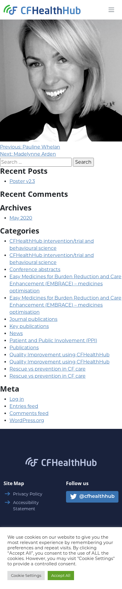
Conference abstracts (34, 269)
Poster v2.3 (22, 181)
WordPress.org (26, 420)
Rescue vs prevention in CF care (47, 369)
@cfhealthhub (96, 497)
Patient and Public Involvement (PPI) (53, 340)
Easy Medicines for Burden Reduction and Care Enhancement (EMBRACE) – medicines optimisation (65, 284)
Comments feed (29, 413)
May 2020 (20, 218)
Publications (24, 347)
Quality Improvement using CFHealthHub (59, 355)
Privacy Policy (27, 494)
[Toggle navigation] (111, 10)
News (16, 333)
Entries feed (23, 406)
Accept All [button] (60, 575)
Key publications (29, 326)
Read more (61, 94)
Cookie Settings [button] (26, 575)
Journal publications (33, 319)
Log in (16, 399)
